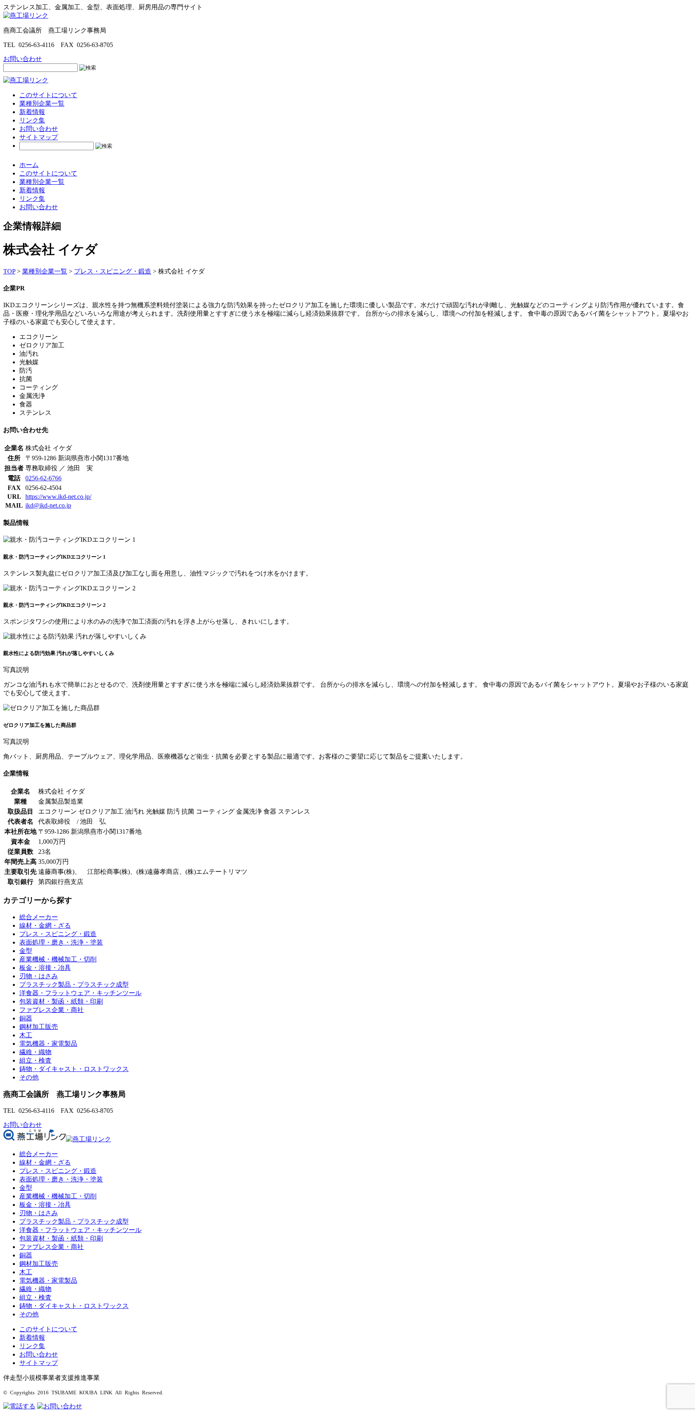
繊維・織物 (35, 1052)
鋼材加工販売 (38, 1026)
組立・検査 (35, 1060)
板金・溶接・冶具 (45, 967)
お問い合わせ (38, 128)
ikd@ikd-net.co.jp (48, 505)
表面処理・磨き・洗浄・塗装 (61, 942)
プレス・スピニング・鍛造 (58, 933)
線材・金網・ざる (45, 925)
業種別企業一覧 (41, 103)
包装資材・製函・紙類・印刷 (61, 1001)
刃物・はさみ (38, 976)
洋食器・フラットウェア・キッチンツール (80, 993)
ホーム (29, 164)
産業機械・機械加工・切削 (58, 959)
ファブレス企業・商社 (51, 1009)
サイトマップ (38, 137)
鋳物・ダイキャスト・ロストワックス (74, 1068)
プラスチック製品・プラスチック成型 (74, 984)
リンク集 (32, 120)
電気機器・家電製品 (48, 1043)
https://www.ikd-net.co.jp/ (58, 496)
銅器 (25, 1018)
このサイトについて (48, 95)
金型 (25, 950)
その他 (29, 1077)
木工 (25, 1035)
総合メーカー (38, 917)
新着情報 (32, 111)
